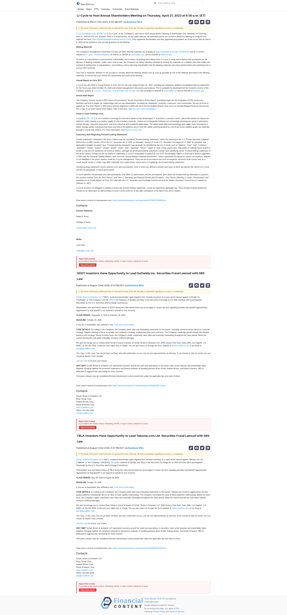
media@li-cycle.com (84, 251)
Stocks (81, 9)
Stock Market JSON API (154, 599)
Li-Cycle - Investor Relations (97, 55)
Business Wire (134, 22)
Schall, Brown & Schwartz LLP (89, 297)
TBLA (113, 462)
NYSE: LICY (102, 34)
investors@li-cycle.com (86, 228)
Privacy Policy (159, 611)
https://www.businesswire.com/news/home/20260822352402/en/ (139, 548)
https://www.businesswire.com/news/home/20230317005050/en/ (139, 200)
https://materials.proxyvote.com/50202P (172, 52)
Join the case (81, 361)
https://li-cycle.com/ (133, 130)
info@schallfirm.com (84, 413)
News (89, 9)
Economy (105, 9)
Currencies (117, 9)
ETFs (96, 9)
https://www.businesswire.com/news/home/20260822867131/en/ (139, 386)
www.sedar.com (137, 55)
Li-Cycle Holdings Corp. (86, 34)
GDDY (112, 300)
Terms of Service (177, 611)
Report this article (88, 265)
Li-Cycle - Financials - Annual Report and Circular (114, 91)
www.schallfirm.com (180, 346)
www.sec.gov (166, 55)
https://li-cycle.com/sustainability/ (142, 109)
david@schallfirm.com (85, 348)
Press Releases (132, 9)
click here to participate (124, 325)
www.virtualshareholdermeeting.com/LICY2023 (111, 39)
